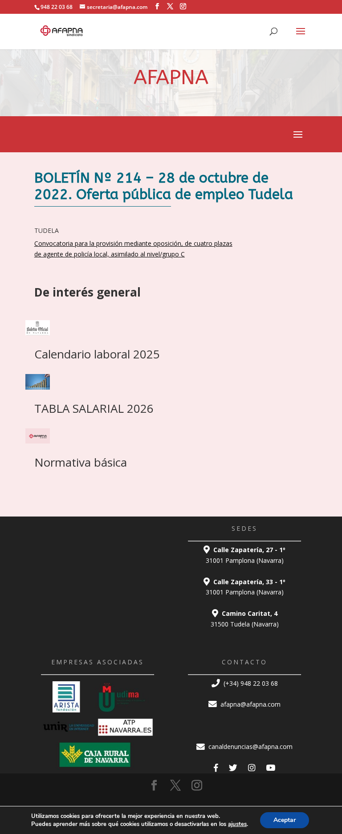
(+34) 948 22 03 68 (250, 683)
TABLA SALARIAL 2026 (94, 408)
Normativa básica (80, 462)
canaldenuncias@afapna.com (250, 746)
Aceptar (284, 820)
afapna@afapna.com (250, 704)
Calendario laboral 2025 (97, 354)
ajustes (237, 824)
